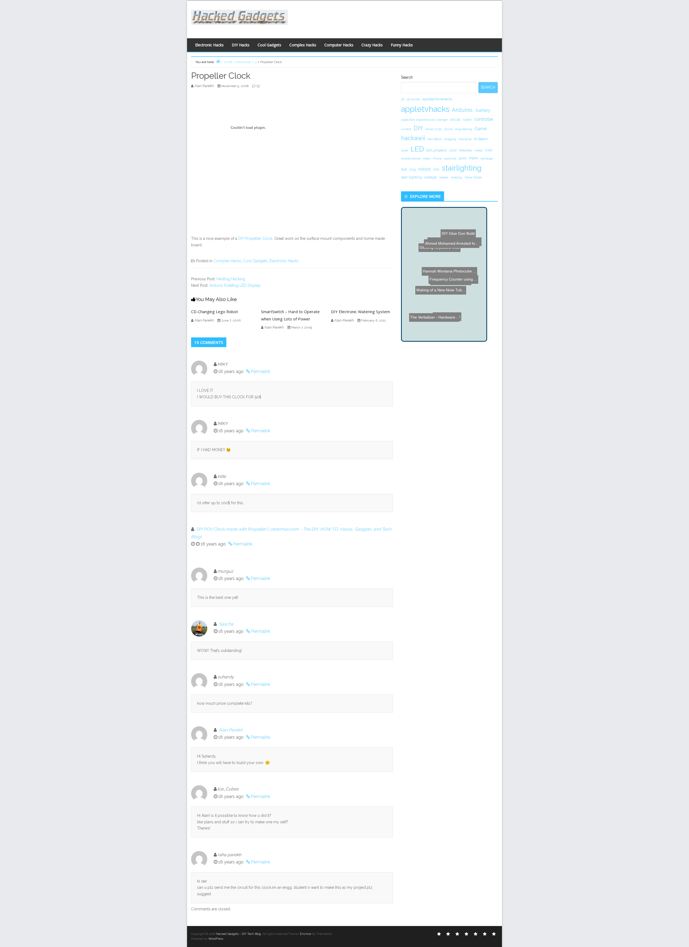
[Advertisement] (397, 18)
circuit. (455, 119)
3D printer (413, 99)
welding (456, 177)
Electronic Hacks (209, 44)
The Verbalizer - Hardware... (437, 302)
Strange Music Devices (451, 283)
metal (478, 150)
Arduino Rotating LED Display (235, 285)
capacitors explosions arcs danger (424, 119)
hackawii (413, 137)
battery (483, 110)
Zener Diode (473, 177)
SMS (436, 169)
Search (407, 77)
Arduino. (462, 110)
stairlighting (461, 168)
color (467, 119)
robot (424, 169)
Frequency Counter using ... (446, 274)
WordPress (215, 939)
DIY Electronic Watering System (360, 311)
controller (483, 119)
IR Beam (481, 139)
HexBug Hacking (230, 279)
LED (417, 149)
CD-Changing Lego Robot (214, 311)
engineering (463, 129)
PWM (473, 158)
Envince (305, 934)
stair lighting (411, 177)
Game (480, 128)
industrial (465, 139)
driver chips (434, 129)
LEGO (452, 150)
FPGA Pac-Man (443, 329)
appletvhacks (425, 109)
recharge (486, 158)
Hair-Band (434, 139)
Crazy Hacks (372, 44)
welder (443, 177)
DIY (418, 128)
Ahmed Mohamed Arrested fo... (453, 225)
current (406, 129)
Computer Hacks (338, 44)
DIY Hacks (240, 44)
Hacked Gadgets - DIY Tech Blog (238, 934)
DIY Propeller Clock (255, 238)
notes (426, 158)
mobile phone (410, 158)
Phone (437, 158)
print (462, 158)
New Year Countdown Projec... (452, 252)
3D (402, 99)
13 (258, 86)
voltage (430, 177)
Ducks (448, 129)
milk (488, 150)
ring (412, 169)
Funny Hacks (402, 44)
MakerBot (465, 150)
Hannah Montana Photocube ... (446, 265)
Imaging (450, 139)
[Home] (218, 61)
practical (450, 158)
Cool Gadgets (269, 44)
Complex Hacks (302, 44)
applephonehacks (437, 99)
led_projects (436, 150)
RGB (404, 169)
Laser (404, 150)
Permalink (260, 371)
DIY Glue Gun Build (453, 236)
